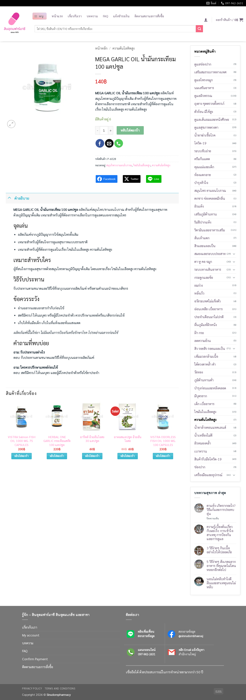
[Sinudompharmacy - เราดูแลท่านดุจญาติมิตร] (14, 24)
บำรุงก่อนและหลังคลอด (210, 388)
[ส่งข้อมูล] (199, 28)
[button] (39, 16)
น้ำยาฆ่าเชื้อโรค (204, 135)
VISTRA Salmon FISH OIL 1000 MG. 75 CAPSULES (21, 441)
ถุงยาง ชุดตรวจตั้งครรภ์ (209, 103)
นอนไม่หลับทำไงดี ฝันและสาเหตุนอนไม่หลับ (221, 583)
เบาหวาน (200, 451)
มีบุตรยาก (200, 396)
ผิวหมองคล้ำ (202, 443)
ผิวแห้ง (199, 206)
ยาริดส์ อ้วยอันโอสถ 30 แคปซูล (92, 439)
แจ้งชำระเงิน (121, 16)
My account (30, 635)
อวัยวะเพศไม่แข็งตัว (207, 301)
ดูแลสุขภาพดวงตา (206, 127)
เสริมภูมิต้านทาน (205, 214)
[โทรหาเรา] (118, 143)
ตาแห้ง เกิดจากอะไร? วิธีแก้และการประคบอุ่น (221, 509)
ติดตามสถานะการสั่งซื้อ (149, 16)
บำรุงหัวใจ (201, 182)
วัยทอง (198, 372)
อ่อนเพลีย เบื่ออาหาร (208, 309)
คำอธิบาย (21, 198)
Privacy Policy (32, 688)
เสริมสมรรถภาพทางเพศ (210, 72)
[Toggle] (9, 197)
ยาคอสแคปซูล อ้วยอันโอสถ (127, 439)
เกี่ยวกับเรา (75, 16)
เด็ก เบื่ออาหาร (204, 403)
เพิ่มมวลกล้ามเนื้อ (206, 356)
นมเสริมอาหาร (204, 87)
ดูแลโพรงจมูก (203, 80)
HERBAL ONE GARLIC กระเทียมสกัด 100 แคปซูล (57, 441)
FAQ (105, 16)
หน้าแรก (57, 16)
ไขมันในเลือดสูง (141, 165)
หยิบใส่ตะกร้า (130, 130)
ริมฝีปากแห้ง (202, 222)
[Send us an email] (109, 143)
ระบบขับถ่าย (202, 151)
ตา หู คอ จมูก (203, 261)
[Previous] (6, 433)
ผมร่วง (198, 285)
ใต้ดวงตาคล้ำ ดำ (205, 364)
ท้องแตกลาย (202, 174)
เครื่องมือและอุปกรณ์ (208, 474)
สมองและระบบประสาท (210, 253)
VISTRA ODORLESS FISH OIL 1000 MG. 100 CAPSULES (163, 441)
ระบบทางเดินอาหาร (207, 269)
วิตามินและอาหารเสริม (209, 230)
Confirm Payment (35, 659)
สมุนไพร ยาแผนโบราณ (119, 165)
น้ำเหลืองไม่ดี (203, 435)
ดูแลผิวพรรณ (203, 95)
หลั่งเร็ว (199, 293)
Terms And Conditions (60, 688)
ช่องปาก (199, 467)
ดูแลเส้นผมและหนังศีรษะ (211, 119)
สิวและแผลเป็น (204, 245)
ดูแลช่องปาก (202, 64)
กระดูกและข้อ (203, 277)
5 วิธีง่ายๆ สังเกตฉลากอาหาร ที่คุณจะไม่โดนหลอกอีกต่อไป (221, 565)
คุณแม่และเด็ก (204, 167)
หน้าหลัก (101, 48)
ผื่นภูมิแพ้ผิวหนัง (205, 324)
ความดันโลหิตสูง (123, 48)
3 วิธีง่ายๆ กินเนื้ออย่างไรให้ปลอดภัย (219, 550)
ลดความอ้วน (202, 340)
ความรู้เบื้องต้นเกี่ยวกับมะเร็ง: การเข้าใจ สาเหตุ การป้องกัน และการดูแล (220, 533)
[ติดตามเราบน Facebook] (100, 143)
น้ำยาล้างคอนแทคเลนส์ (210, 427)
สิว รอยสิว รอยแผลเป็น (209, 348)
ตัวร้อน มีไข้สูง (203, 111)
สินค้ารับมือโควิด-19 (208, 459)
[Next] (178, 433)
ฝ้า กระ (199, 332)
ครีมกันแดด (202, 158)
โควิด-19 (200, 143)
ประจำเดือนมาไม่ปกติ (209, 316)
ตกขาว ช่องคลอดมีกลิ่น (209, 198)
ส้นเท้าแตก (201, 238)
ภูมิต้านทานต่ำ (204, 380)
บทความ (92, 16)
